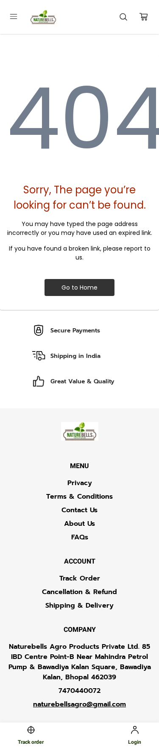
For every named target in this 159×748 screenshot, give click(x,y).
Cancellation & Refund (79, 592)
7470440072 (79, 691)
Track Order (79, 578)
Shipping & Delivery (79, 605)
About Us (79, 524)
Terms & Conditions (79, 496)
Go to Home (79, 287)
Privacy (79, 483)
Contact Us (79, 510)
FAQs (79, 537)
